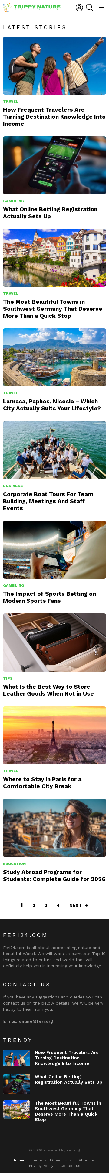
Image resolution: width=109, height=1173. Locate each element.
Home (19, 1160)
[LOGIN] (79, 8)
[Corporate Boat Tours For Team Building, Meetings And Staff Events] (54, 450)
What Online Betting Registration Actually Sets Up (50, 213)
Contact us (70, 1166)
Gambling (13, 201)
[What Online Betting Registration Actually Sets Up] (54, 165)
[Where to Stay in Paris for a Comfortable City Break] (54, 735)
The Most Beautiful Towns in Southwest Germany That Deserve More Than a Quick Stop (52, 308)
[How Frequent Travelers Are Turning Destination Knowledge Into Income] (54, 66)
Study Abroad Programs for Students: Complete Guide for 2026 (54, 876)
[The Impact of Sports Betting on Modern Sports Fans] (54, 550)
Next (75, 905)
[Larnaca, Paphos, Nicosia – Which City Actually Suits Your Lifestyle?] (54, 357)
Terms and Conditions (51, 1160)
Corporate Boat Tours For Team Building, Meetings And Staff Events (48, 501)
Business (13, 486)
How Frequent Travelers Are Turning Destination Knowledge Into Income (54, 116)
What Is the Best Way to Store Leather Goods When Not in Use (48, 690)
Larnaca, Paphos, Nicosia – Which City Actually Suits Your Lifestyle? (52, 405)
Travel (10, 101)
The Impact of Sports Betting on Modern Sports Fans (49, 597)
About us (87, 1160)
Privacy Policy (41, 1166)
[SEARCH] (89, 8)
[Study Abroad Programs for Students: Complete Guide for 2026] (54, 828)
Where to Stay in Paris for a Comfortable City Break (42, 783)
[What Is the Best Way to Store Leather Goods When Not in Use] (54, 642)
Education (14, 864)
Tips (8, 678)
